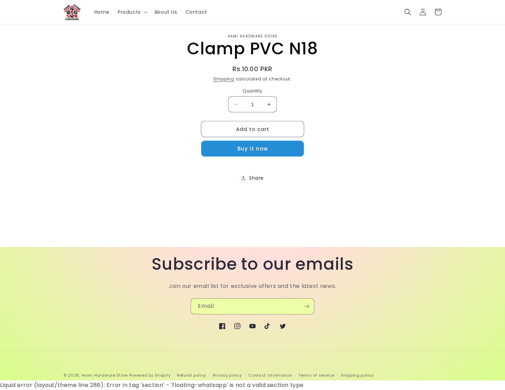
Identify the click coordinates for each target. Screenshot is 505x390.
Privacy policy (227, 375)
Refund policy (191, 375)
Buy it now (252, 148)
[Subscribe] (306, 306)
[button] (132, 12)
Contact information (270, 375)
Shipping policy (357, 375)
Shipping (223, 79)
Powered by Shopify (150, 375)
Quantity (252, 91)
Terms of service (316, 375)
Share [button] (256, 178)
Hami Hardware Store (105, 375)
